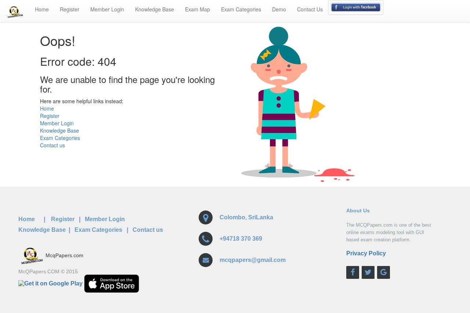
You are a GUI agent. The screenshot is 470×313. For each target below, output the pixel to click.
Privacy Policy (366, 253)
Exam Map (197, 9)
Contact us (52, 145)
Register (69, 9)
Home (42, 9)
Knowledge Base (154, 9)
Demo (279, 9)
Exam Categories (241, 9)
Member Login (107, 9)
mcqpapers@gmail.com (253, 260)
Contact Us (310, 9)
